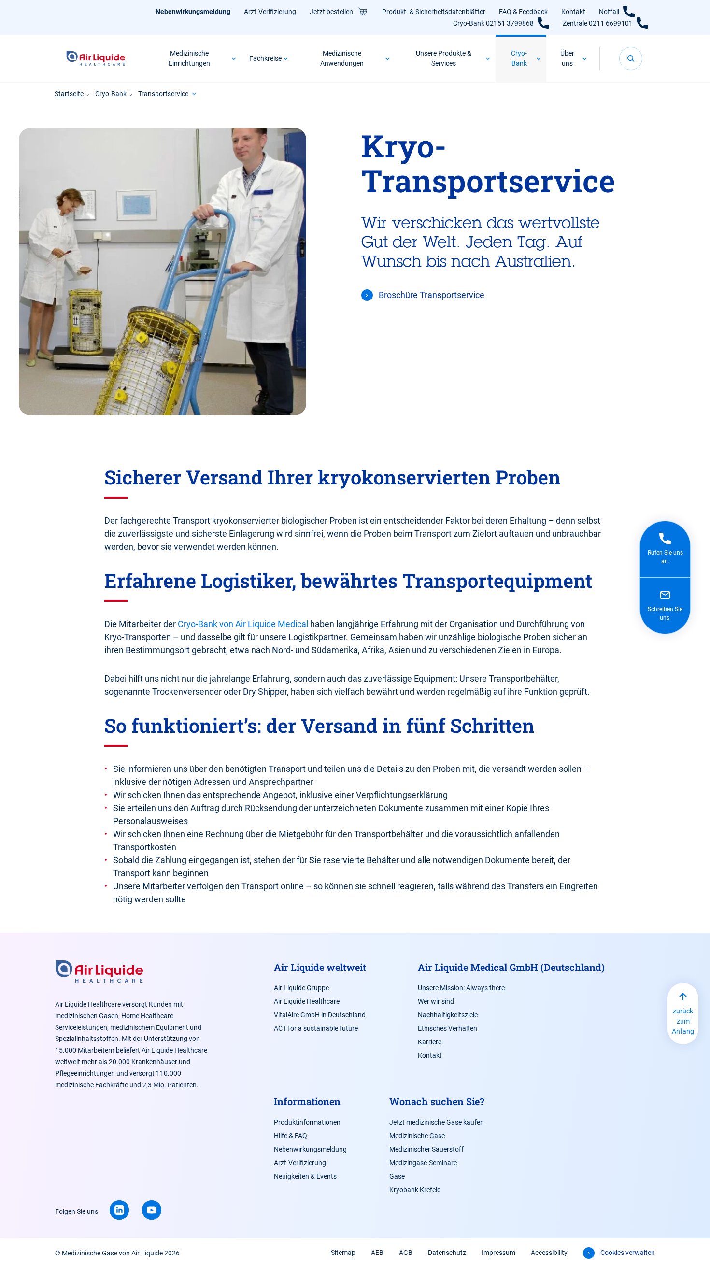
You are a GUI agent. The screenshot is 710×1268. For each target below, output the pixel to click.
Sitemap (343, 1252)
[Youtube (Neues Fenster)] (151, 1210)
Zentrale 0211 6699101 (598, 23)
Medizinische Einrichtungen (189, 58)
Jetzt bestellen (331, 11)
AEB (377, 1252)
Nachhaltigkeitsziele (448, 1015)
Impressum (498, 1252)
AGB (405, 1252)
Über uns (567, 58)
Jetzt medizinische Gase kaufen (436, 1122)
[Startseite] (96, 59)
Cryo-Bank (519, 58)
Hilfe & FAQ (290, 1136)
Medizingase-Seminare (423, 1163)
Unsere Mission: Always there (461, 988)
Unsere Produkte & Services (443, 58)
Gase (397, 1176)
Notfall (609, 11)
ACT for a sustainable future (316, 1028)
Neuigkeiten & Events (305, 1176)
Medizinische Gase (417, 1136)
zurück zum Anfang (683, 1021)
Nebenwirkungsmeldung (193, 11)
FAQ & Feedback (523, 11)
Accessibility (549, 1252)
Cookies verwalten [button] (627, 1252)
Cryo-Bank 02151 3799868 (493, 23)
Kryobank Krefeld (415, 1190)
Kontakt (573, 11)
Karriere (429, 1042)
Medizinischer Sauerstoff (426, 1149)
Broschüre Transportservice (431, 295)
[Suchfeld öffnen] (630, 58)
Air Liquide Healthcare (307, 1001)
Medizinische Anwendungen (342, 58)
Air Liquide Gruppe (301, 988)
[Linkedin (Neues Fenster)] (119, 1210)
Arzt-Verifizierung (270, 11)
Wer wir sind (436, 1001)
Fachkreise (265, 58)
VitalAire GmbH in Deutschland (320, 1015)
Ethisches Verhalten (447, 1028)
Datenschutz (447, 1252)
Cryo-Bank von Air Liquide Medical (244, 624)
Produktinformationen (307, 1122)
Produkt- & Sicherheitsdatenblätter (433, 11)
